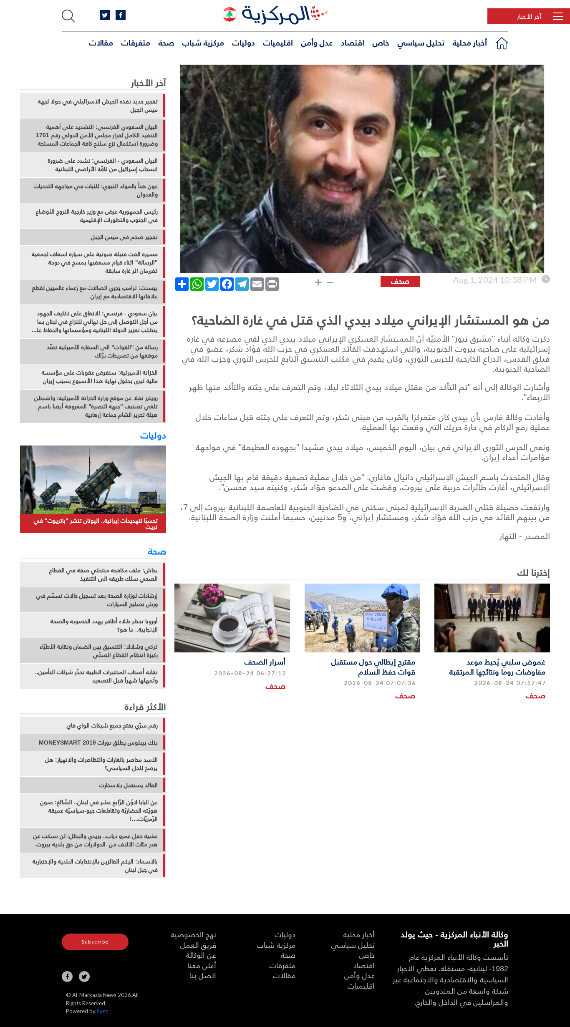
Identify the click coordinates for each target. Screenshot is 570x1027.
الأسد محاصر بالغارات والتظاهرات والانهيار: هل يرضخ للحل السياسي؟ (101, 763)
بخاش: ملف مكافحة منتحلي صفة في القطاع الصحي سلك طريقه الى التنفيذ (103, 574)
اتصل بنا (203, 975)
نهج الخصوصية (193, 934)
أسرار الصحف (265, 661)
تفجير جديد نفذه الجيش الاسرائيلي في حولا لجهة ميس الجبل (98, 105)
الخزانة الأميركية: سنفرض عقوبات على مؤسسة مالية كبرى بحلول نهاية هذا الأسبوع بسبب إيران (100, 376)
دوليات (243, 42)
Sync (102, 1011)
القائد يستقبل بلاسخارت (128, 785)
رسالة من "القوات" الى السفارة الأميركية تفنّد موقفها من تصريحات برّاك (102, 351)
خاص (381, 42)
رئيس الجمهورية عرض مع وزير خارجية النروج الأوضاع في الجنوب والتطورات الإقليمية (97, 215)
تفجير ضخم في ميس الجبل (124, 237)
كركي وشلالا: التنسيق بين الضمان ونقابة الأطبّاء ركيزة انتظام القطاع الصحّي (99, 650)
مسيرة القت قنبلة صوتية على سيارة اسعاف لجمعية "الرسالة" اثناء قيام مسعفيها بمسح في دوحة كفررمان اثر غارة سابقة (95, 262)
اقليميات (278, 42)
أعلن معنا (202, 965)
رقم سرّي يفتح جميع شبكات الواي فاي (112, 725)
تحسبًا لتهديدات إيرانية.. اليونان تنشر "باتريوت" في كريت (96, 523)
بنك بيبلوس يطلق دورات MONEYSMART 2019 (98, 742)
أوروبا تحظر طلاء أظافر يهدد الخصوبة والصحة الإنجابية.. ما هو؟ (104, 625)
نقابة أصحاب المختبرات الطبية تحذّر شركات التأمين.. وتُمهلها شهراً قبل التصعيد (96, 676)
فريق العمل (198, 944)
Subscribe (95, 942)
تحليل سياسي (421, 42)
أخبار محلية (470, 42)
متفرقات (135, 42)
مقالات (101, 42)
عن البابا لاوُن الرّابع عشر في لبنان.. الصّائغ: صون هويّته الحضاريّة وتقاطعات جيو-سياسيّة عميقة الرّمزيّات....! (99, 810)
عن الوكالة (201, 954)
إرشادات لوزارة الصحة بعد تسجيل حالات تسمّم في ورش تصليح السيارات (97, 600)
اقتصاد (352, 42)
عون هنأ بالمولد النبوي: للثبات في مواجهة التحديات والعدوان (96, 190)
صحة (166, 42)
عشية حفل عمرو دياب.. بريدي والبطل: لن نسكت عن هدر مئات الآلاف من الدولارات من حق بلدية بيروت (95, 840)
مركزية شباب (203, 42)
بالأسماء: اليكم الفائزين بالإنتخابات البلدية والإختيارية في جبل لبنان (95, 865)
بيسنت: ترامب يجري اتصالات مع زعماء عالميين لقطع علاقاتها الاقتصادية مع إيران (95, 292)
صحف (535, 695)
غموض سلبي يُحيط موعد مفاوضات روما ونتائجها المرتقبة (497, 666)
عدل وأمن (317, 42)
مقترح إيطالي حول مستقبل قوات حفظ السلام (373, 666)
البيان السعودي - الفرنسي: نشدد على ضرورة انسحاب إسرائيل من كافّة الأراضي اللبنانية (103, 164)
